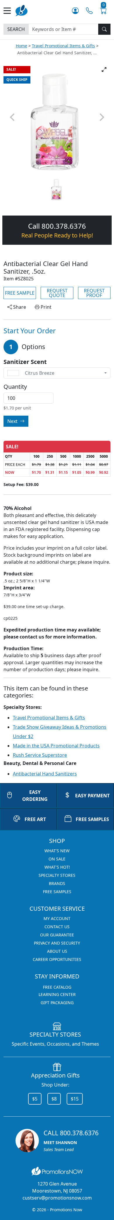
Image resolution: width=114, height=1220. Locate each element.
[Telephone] (89, 10)
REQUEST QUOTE (57, 293)
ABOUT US (57, 951)
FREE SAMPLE (19, 293)
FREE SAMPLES (92, 819)
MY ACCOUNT (57, 918)
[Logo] (21, 10)
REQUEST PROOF (94, 293)
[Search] (104, 29)
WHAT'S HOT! (57, 867)
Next (13, 421)
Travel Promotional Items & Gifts (63, 45)
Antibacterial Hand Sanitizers (45, 773)
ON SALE (57, 859)
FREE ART (35, 819)
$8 (54, 1099)
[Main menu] (9, 10)
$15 (75, 1099)
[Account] (75, 10)
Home (21, 45)
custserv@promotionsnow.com (57, 1198)
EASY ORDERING (35, 795)
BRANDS (57, 883)
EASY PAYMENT (92, 795)
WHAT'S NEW (57, 850)
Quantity (15, 386)
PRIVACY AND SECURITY (57, 943)
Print (45, 307)
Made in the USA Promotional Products (56, 745)
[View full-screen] (104, 69)
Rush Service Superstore (40, 755)
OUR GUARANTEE (57, 935)
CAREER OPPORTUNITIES (57, 959)
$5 (34, 1099)
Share (19, 307)
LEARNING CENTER (57, 994)
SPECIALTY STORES (57, 875)
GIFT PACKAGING (57, 1002)
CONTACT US (57, 926)
